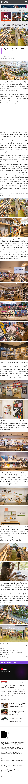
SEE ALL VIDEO (22, 10)
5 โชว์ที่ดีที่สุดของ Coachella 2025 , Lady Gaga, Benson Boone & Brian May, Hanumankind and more (5, 25)
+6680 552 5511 (7, 760)
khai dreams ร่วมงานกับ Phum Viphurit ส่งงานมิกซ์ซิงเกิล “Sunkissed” (13, 686)
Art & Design (4, 58)
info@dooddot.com (19, 760)
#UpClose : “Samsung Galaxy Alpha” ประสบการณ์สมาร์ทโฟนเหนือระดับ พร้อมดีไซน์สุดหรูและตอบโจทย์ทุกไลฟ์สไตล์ (17, 705)
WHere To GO (11, 58)
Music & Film (4, 682)
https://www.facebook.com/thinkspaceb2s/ (17, 657)
